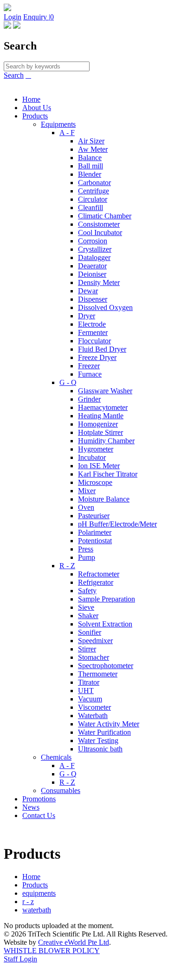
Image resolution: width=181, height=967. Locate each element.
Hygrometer (95, 449)
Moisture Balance (103, 499)
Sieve (86, 607)
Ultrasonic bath (100, 749)
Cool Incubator (100, 232)
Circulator (92, 199)
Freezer (89, 366)
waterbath (36, 910)
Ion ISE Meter (99, 466)
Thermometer (97, 674)
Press (85, 549)
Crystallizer (94, 249)
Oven (86, 507)
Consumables (60, 790)
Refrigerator (95, 582)
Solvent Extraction (105, 624)
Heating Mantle (100, 416)
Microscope (95, 482)
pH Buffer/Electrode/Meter (117, 524)
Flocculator (94, 341)
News (30, 807)
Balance (90, 157)
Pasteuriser (94, 516)
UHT (86, 690)
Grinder (89, 399)
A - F (67, 132)
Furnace (90, 374)
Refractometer (98, 574)
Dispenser (92, 299)
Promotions (39, 799)
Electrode (92, 324)
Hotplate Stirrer (100, 432)
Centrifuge (93, 191)
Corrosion (92, 241)
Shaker (88, 616)
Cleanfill (90, 207)
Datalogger (94, 257)
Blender (89, 174)
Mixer (87, 491)
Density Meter (99, 282)
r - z (28, 901)
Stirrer (87, 649)
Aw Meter (93, 149)
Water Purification (104, 732)
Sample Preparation (106, 599)
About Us (36, 108)
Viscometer (94, 707)
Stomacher (93, 657)
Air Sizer (91, 141)
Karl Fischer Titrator (107, 474)
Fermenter (93, 332)
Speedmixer (95, 641)
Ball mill (90, 166)
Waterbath (93, 715)
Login (12, 17)
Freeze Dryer (97, 357)
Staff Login (20, 959)
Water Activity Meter (108, 724)
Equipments (58, 124)
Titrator (88, 682)
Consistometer (99, 224)
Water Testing (98, 740)
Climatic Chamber (104, 216)
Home (31, 99)
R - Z (67, 566)
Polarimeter (94, 532)
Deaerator (92, 266)
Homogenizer (98, 424)
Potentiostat (95, 541)
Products (35, 116)
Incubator (92, 457)
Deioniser (92, 274)
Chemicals (56, 757)
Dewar (88, 291)
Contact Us (38, 815)
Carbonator (94, 182)
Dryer (86, 316)
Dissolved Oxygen (105, 307)
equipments (39, 893)
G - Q (68, 382)
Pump (86, 557)
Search (14, 75)
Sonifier (89, 632)
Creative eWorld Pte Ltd (73, 942)
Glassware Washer (105, 391)
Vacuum (90, 699)
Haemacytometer (103, 407)
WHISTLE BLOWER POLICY (52, 951)
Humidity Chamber (106, 441)
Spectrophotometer (105, 665)
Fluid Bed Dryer (102, 349)
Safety (87, 591)
